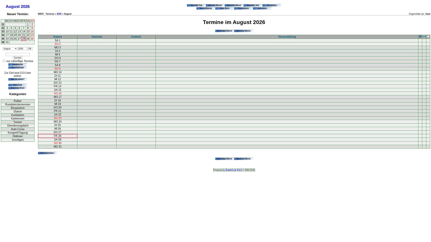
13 (19, 31)
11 (11, 31)
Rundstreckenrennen (17, 104)
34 (2, 35)
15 (27, 31)
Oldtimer (18, 136)
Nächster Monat (244, 31)
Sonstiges (18, 139)
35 (2, 38)
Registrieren (243, 8)
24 (7, 38)
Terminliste (272, 5)
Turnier (17, 122)
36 (2, 42)
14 (23, 31)
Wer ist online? (17, 79)
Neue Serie (224, 8)
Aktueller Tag (196, 5)
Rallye (18, 100)
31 (2, 24)
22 (27, 35)
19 (15, 35)
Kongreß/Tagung (18, 132)
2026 (25, 6)
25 (11, 38)
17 (7, 35)
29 (27, 38)
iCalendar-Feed (17, 88)
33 (2, 31)
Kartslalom (17, 115)
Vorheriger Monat (224, 31)
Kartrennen (17, 118)
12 (15, 31)
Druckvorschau (47, 153)
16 (32, 31)
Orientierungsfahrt (17, 125)
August (13, 6)
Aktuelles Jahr (253, 5)
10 (7, 31)
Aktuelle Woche (215, 5)
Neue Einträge (17, 67)
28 (23, 38)
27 (19, 38)
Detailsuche (17, 64)
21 (23, 35)
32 (2, 28)
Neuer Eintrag (206, 8)
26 (15, 38)
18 (11, 35)
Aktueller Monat (234, 5)
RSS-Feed (17, 85)
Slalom (17, 111)
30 (32, 38)
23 (32, 35)
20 (19, 35)
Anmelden (262, 8)
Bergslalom (18, 108)
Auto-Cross (17, 129)
